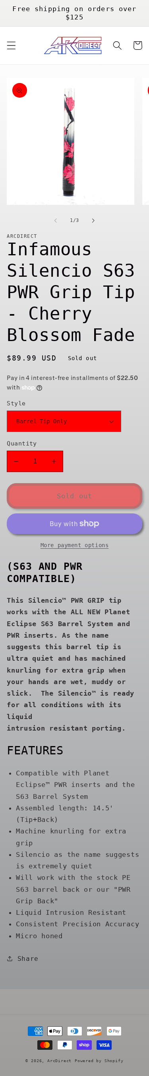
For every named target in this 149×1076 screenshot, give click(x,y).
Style (16, 403)
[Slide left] (55, 220)
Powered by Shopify (99, 1061)
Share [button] (28, 958)
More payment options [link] (75, 545)
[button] (11, 45)
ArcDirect (59, 1061)
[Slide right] (93, 220)
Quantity (22, 443)
